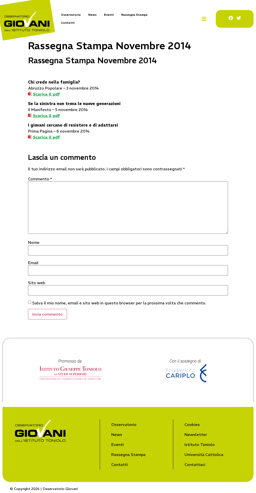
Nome (34, 242)
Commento (40, 179)
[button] (204, 19)
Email (33, 263)
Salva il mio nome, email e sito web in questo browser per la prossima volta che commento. (119, 303)
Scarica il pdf (46, 94)
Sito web (36, 283)
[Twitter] (238, 18)
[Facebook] (230, 18)
